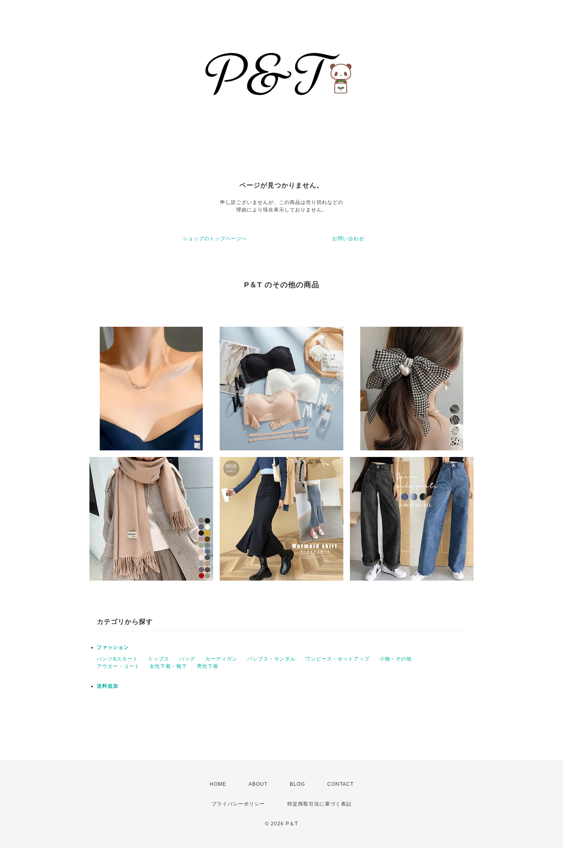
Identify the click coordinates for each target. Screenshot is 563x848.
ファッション (113, 647)
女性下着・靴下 (168, 666)
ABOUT (258, 784)
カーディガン (221, 659)
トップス (158, 659)
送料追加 (107, 686)
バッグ (187, 659)
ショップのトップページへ (215, 238)
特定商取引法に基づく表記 (319, 804)
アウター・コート (118, 666)
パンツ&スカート (117, 659)
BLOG (297, 784)
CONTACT (340, 784)
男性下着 (207, 666)
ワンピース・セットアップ (337, 659)
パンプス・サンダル (271, 659)
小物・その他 (396, 659)
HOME (218, 784)
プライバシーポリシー (238, 804)
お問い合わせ (348, 238)
